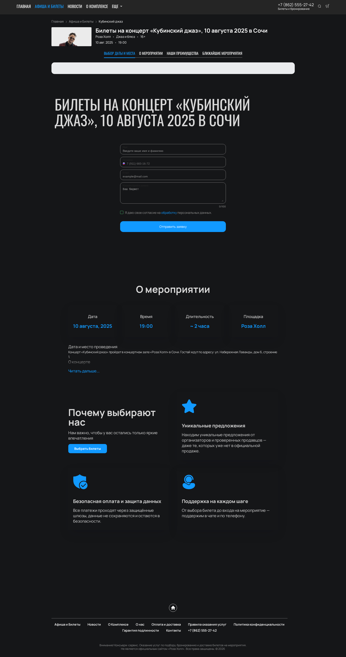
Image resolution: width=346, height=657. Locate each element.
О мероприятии (151, 53)
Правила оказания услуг (207, 624)
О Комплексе (97, 6)
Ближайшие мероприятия (222, 53)
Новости (75, 6)
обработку (169, 212)
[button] (124, 163)
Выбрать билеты (87, 448)
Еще (115, 6)
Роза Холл (103, 36)
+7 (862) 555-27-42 (296, 4)
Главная (24, 6)
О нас (140, 624)
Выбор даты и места (119, 53)
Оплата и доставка (166, 624)
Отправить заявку (173, 226)
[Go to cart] (327, 6)
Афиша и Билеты (49, 6)
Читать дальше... (84, 371)
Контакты (173, 630)
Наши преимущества (182, 53)
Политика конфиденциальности (259, 624)
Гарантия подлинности (140, 630)
